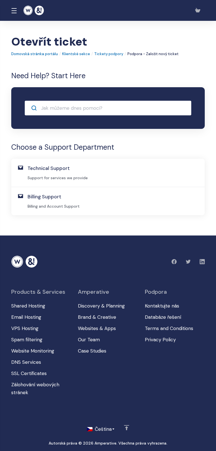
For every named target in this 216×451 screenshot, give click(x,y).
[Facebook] (174, 261)
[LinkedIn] (202, 261)
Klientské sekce (76, 53)
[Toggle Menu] (14, 10)
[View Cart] (199, 10)
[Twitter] (188, 261)
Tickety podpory (108, 53)
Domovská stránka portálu (34, 53)
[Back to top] (127, 427)
